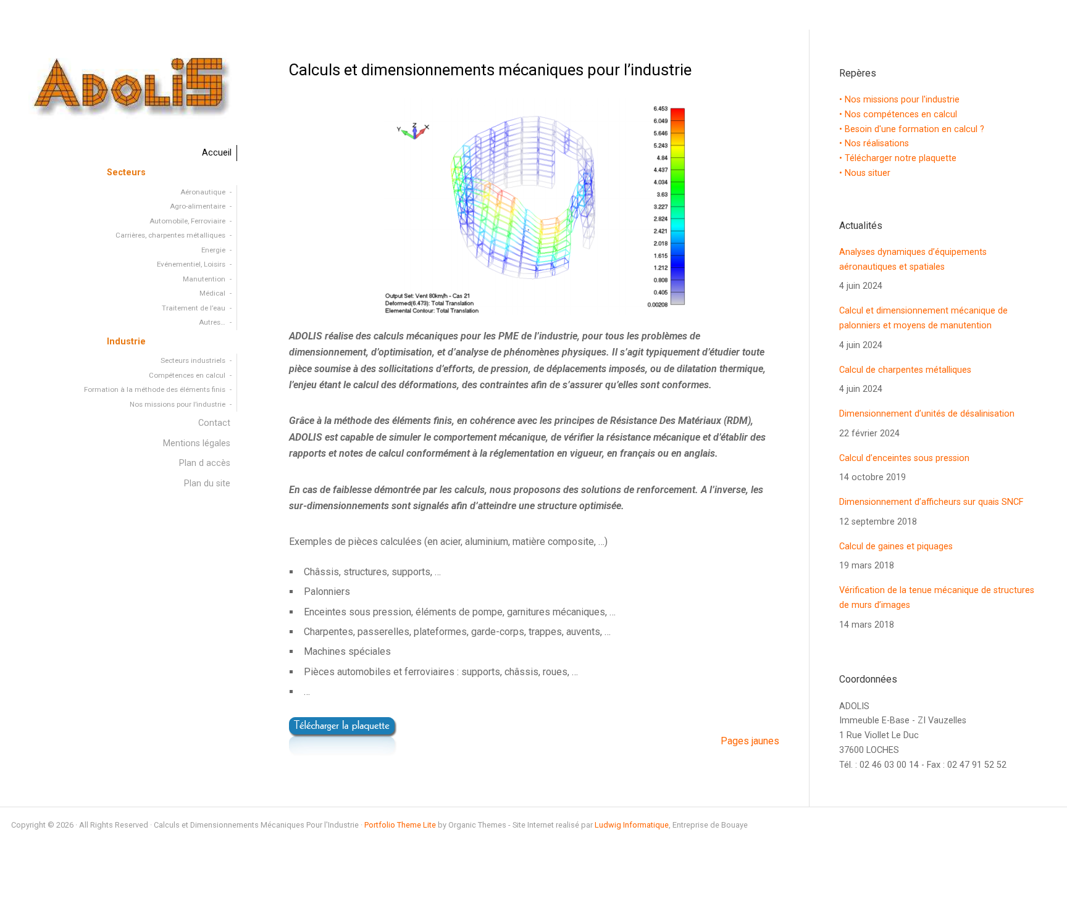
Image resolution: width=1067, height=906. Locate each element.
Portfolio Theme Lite (400, 824)
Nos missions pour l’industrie (177, 404)
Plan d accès (204, 463)
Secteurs (126, 172)
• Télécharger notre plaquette (897, 158)
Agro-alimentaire (197, 206)
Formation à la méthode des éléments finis (154, 389)
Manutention (204, 279)
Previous (330, 205)
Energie (213, 250)
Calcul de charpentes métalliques (905, 370)
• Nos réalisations (874, 143)
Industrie (126, 341)
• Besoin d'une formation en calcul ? (911, 129)
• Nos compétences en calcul (898, 114)
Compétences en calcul (187, 375)
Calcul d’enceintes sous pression (904, 458)
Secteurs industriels (193, 360)
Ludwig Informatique (632, 824)
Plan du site (207, 483)
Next (738, 205)
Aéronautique (202, 192)
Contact (214, 423)
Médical (212, 293)
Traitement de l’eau (193, 308)
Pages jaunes (750, 741)
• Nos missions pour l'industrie (899, 99)
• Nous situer (864, 173)
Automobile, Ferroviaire (187, 221)
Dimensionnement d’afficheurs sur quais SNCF (931, 502)
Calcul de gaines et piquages (896, 546)
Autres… (212, 322)
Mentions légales (196, 443)
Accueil (217, 153)
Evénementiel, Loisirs (191, 264)
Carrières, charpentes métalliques (170, 235)
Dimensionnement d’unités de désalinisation (927, 414)
